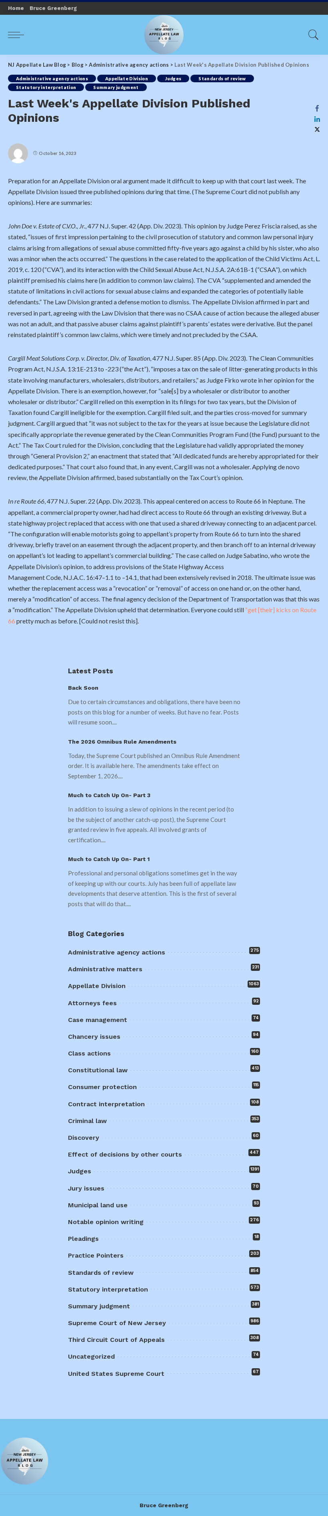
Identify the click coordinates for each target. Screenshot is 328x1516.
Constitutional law (98, 1070)
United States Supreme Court (116, 1373)
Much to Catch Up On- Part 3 (109, 795)
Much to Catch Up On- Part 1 (109, 859)
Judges (173, 78)
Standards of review (222, 78)
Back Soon (83, 688)
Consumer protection (102, 1087)
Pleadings (83, 1238)
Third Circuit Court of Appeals (116, 1339)
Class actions (89, 1053)
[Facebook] (317, 108)
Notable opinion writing (106, 1222)
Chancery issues (94, 1036)
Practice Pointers (96, 1255)
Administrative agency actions (52, 78)
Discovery (83, 1137)
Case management (97, 1020)
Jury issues (86, 1188)
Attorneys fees (92, 1003)
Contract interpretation (106, 1104)
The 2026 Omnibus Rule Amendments (122, 741)
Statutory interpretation (46, 87)
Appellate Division (126, 78)
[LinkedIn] (317, 119)
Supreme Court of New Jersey (117, 1323)
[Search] (311, 35)
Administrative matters (105, 969)
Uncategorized (91, 1356)
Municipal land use (98, 1205)
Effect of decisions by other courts (125, 1154)
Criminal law (87, 1121)
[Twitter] (317, 129)
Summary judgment (116, 87)
